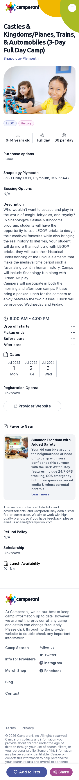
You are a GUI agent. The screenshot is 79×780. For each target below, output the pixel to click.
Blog (9, 682)
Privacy (28, 728)
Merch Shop (15, 670)
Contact (12, 693)
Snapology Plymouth (21, 58)
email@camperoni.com (36, 522)
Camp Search (17, 648)
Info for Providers (20, 659)
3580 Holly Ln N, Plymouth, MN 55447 (37, 178)
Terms (10, 728)
